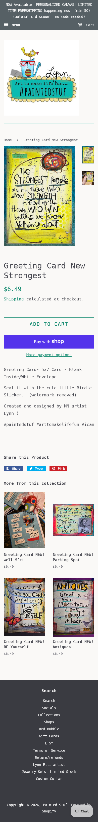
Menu (15, 25)
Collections (49, 715)
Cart (89, 25)
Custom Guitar (49, 779)
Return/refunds (49, 758)
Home (8, 140)
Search (49, 701)
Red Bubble (49, 729)
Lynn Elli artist (49, 765)
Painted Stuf (55, 805)
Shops (49, 722)
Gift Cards (49, 736)
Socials (49, 708)
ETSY (49, 743)
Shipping (14, 299)
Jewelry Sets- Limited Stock (49, 772)
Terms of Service (49, 750)
